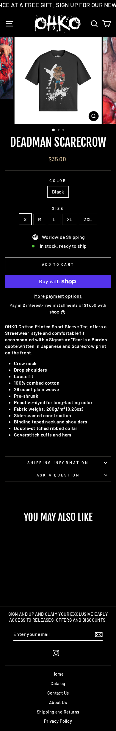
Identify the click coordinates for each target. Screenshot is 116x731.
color (58, 180)
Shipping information (57, 462)
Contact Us (58, 692)
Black (58, 191)
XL (70, 219)
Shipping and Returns (58, 711)
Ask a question (58, 475)
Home (58, 673)
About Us (58, 702)
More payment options (58, 296)
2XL (88, 219)
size (58, 208)
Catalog (58, 683)
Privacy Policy (58, 721)
